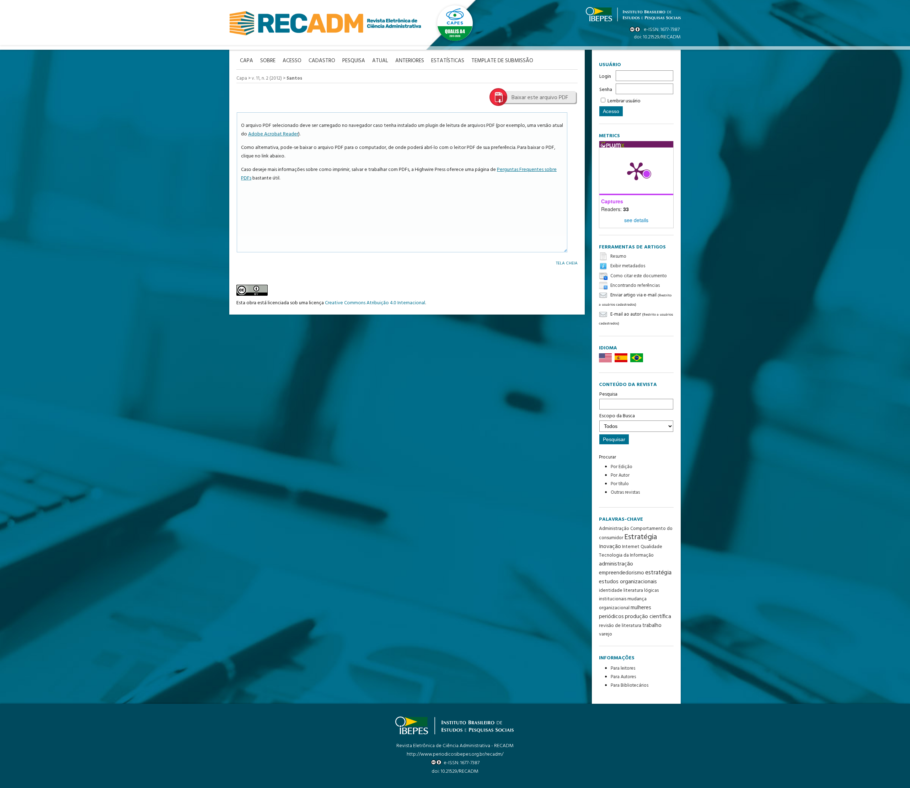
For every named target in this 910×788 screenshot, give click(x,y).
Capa (241, 78)
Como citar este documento (638, 276)
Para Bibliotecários (629, 685)
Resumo (618, 256)
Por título (620, 484)
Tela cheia (567, 263)
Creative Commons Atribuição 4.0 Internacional (375, 303)
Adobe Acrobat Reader (273, 134)
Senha (605, 90)
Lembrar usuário (624, 101)
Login (605, 77)
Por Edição (621, 467)
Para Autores (623, 677)
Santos (294, 78)
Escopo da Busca (617, 416)
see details (636, 220)
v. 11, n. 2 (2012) (267, 78)
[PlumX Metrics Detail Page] (636, 170)
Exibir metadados (627, 266)
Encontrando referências (635, 285)
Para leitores (623, 668)
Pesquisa (608, 394)
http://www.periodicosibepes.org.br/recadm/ (455, 754)
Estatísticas (447, 61)
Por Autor (620, 475)
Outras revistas (625, 492)
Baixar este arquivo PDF (540, 97)
